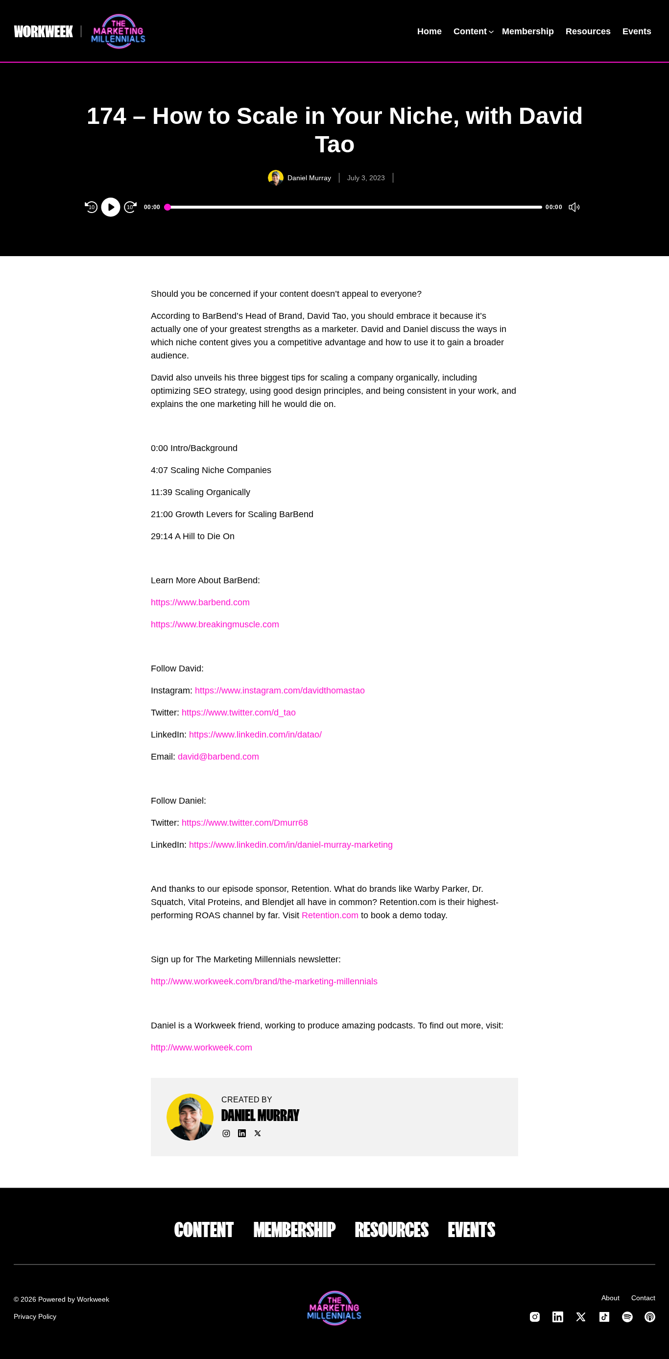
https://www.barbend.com (200, 602)
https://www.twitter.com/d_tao (239, 712)
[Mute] (574, 207)
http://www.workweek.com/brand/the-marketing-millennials (264, 981)
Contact (643, 1298)
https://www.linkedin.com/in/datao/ (255, 734)
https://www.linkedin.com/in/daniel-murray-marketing (291, 845)
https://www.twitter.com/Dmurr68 (245, 823)
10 (92, 207)
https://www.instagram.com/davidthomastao (280, 690)
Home (429, 31)
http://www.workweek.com (201, 1047)
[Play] (110, 207)
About (610, 1298)
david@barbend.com (218, 757)
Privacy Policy (35, 1316)
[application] (334, 207)
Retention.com (331, 915)
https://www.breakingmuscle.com (215, 624)
